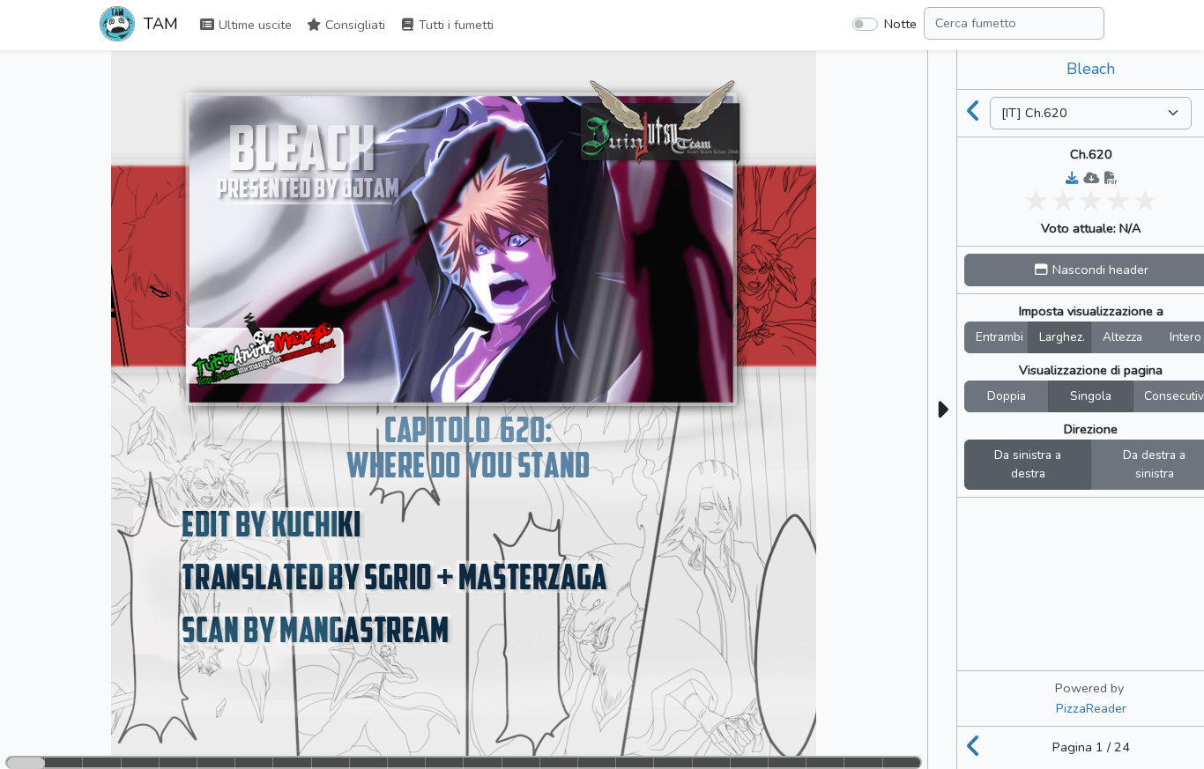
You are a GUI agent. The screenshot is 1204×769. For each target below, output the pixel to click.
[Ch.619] (974, 113)
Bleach (1091, 68)
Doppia (1006, 396)
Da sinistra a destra (1027, 465)
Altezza (1122, 337)
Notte (900, 24)
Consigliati (353, 24)
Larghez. (1062, 337)
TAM (158, 23)
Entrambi (999, 337)
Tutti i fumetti (454, 24)
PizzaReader (1091, 708)
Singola (1090, 396)
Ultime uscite (253, 24)
